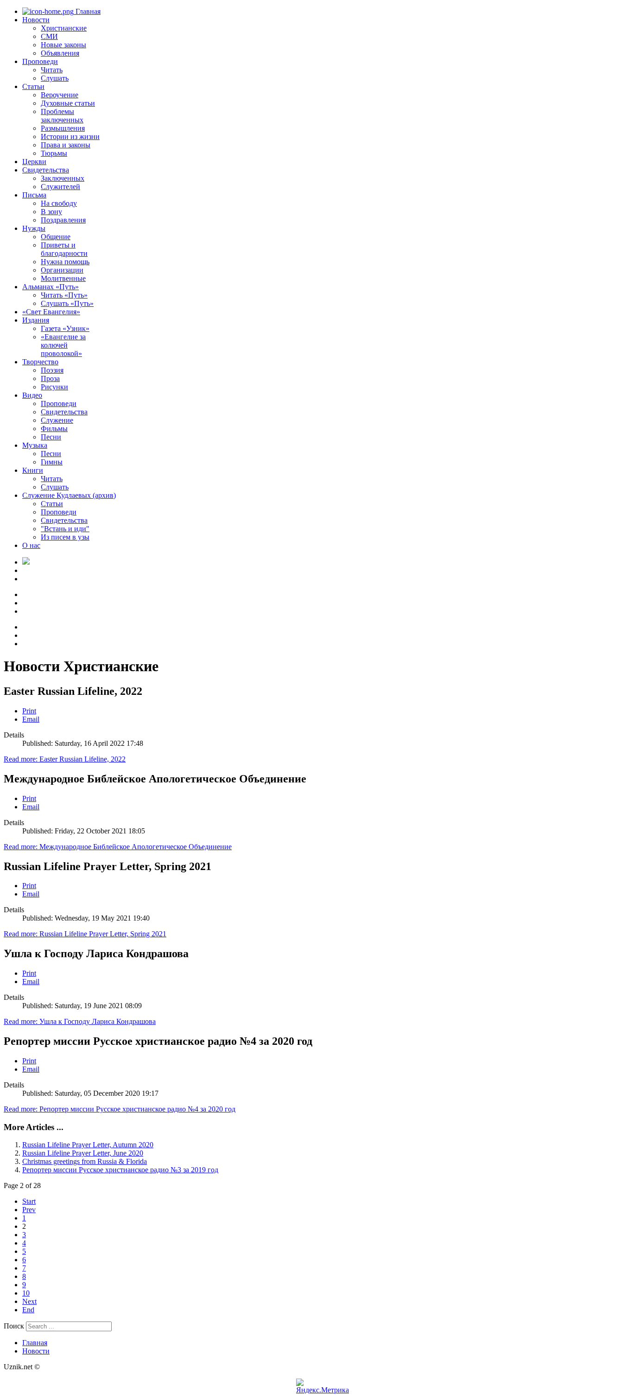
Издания (35, 320)
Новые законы (63, 45)
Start (29, 1201)
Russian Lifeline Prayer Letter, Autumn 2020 (87, 1145)
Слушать (55, 78)
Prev (29, 1210)
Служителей (60, 187)
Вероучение (59, 95)
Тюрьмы (54, 153)
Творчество (40, 362)
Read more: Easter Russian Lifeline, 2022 (65, 759)
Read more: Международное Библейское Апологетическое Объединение (118, 847)
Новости (36, 20)
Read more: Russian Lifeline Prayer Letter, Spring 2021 (85, 934)
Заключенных (62, 178)
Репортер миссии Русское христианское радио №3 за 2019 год (120, 1170)
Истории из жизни (70, 136)
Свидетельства (45, 170)
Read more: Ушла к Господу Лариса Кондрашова (80, 1021)
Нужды (33, 228)
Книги (32, 470)
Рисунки (54, 387)
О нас (31, 545)
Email (30, 719)
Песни (51, 437)
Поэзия (52, 370)
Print (29, 711)
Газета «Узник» (65, 328)
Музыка (34, 445)
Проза (50, 378)
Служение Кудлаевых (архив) (69, 495)
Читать (52, 70)
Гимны (52, 462)
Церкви (34, 161)
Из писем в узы (65, 537)
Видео (32, 395)
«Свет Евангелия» (51, 312)
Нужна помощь (65, 262)
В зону (51, 212)
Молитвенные (63, 278)
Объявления (60, 53)
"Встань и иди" (65, 529)
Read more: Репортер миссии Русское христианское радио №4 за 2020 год (119, 1109)
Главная (87, 11)
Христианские (64, 28)
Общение (55, 237)
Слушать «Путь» (67, 303)
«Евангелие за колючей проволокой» (63, 345)
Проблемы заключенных (62, 116)
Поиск (14, 1326)
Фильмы (54, 428)
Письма (34, 195)
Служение (57, 420)
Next (29, 1301)
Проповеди (40, 61)
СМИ (49, 36)
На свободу (59, 203)
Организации (62, 270)
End (28, 1310)
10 (26, 1293)
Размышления (63, 128)
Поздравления (63, 220)
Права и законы (65, 145)
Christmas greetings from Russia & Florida (84, 1161)
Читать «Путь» (64, 295)
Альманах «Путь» (50, 287)
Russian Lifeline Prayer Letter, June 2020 (82, 1153)
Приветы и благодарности (64, 249)
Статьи (33, 86)
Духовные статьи (68, 103)
